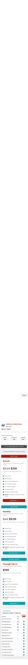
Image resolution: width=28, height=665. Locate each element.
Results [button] (9, 429)
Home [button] (4, 429)
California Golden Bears (14, 424)
